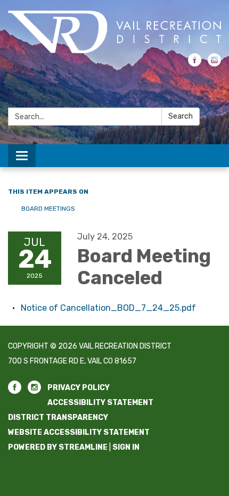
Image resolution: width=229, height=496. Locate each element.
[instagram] (214, 64)
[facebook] (194, 64)
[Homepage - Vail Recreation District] (114, 32)
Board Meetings (48, 208)
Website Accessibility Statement (79, 432)
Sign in (126, 447)
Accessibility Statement (100, 402)
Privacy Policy (78, 387)
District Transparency (58, 417)
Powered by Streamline (58, 447)
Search (180, 116)
